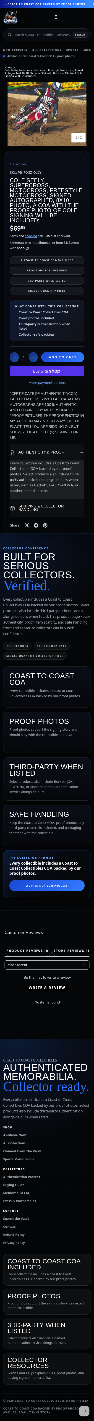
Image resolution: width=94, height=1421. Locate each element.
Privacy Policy (14, 1242)
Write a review (47, 987)
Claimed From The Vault (22, 1151)
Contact (9, 1226)
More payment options (47, 382)
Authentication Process (47, 885)
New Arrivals (15, 50)
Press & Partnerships (19, 1201)
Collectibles (18, 164)
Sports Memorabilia (18, 1159)
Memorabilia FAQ (17, 1193)
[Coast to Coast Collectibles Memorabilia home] (25, 18)
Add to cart (63, 357)
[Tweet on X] (26, 525)
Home (8, 67)
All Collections (47, 50)
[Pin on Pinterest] (45, 525)
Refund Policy (14, 1234)
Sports (72, 50)
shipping (31, 236)
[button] (55, 17)
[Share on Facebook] (36, 525)
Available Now (14, 1135)
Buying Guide (13, 1185)
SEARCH (80, 34)
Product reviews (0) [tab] (28, 950)
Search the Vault (16, 1218)
